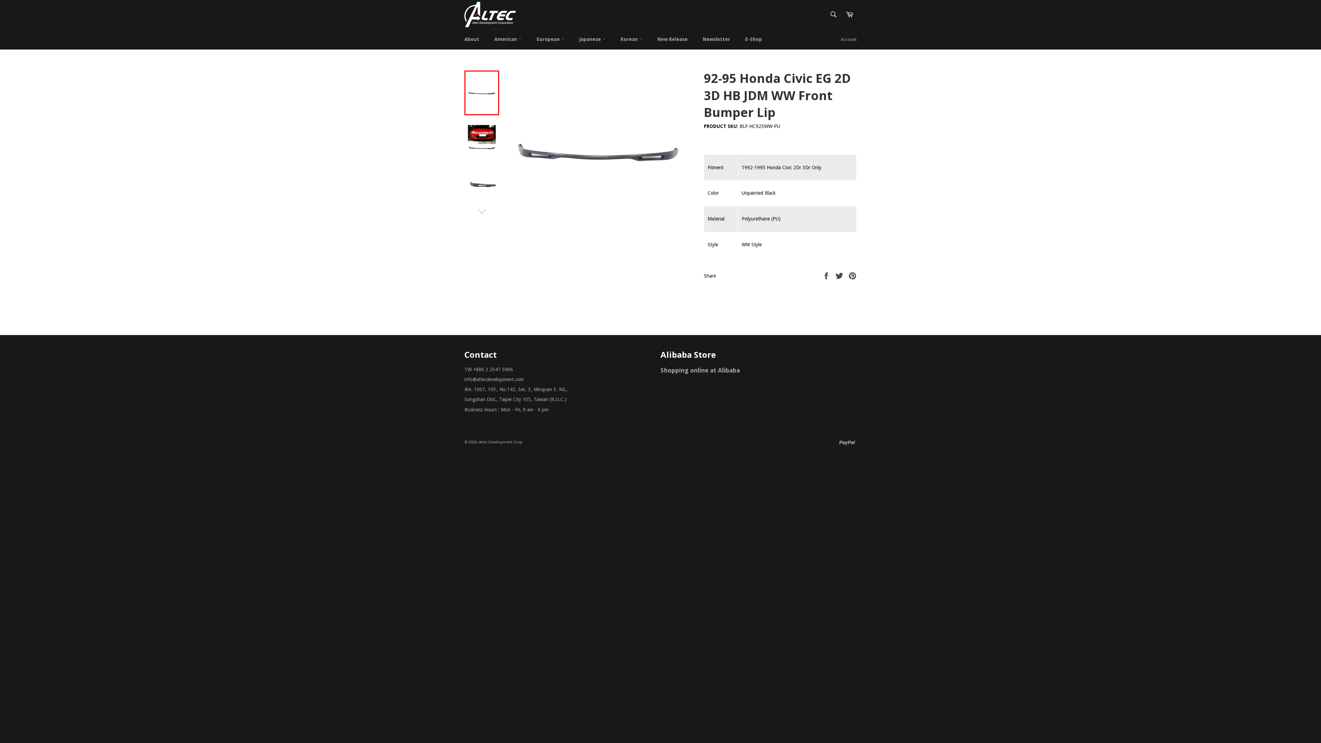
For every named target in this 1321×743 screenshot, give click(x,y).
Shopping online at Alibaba (700, 370)
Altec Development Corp (500, 442)
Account (849, 39)
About (471, 39)
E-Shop (753, 39)
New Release (672, 39)
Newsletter (716, 39)
